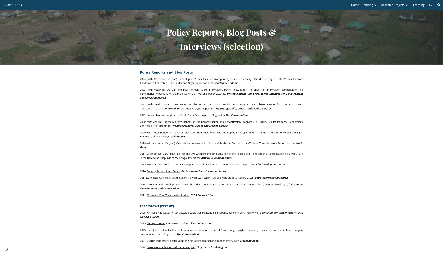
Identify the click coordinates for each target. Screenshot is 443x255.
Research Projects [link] (392, 5)
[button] (439, 5)
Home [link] (355, 5)
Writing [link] (368, 5)
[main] (221, 37)
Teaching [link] (419, 5)
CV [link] (431, 5)
